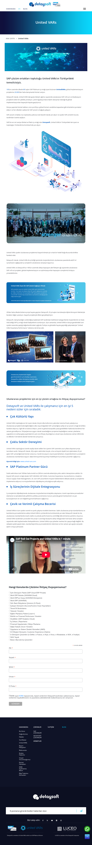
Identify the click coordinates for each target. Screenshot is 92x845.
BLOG (25, 9)
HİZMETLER (37, 741)
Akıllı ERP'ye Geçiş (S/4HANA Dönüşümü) (26, 598)
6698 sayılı (14, 696)
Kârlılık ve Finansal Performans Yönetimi (25, 616)
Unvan (12, 677)
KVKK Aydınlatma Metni (23, 768)
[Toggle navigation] (84, 8)
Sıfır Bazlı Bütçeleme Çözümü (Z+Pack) (25, 603)
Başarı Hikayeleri (22, 746)
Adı (11, 648)
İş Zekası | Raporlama (18, 621)
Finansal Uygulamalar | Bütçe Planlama (25, 624)
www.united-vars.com (28, 461)
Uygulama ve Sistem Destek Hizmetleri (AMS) (27, 629)
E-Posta (12, 686)
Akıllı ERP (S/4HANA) (18, 601)
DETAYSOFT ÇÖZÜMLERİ (37, 736)
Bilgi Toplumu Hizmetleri (23, 774)
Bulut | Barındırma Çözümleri (21, 640)
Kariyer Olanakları (22, 763)
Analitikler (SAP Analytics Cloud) (22, 619)
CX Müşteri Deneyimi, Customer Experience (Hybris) (30, 632)
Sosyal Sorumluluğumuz (24, 759)
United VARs (23, 743)
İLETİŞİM (51, 727)
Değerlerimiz (23, 734)
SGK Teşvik (14, 637)
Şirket (12, 667)
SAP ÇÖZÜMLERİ (37, 732)
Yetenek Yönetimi (17, 611)
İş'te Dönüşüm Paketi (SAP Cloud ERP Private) (28, 593)
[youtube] (52, 820)
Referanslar (23, 750)
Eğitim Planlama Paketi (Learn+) (22, 614)
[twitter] (47, 820)
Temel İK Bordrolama (18, 608)
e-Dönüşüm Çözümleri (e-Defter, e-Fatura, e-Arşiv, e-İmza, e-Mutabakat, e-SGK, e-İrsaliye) (45, 635)
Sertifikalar (22, 740)
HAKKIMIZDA (10, 9)
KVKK (21, 696)
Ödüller (21, 737)
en (19, 9)
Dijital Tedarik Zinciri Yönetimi (21, 627)
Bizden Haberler (22, 754)
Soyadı (12, 657)
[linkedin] (56, 820)
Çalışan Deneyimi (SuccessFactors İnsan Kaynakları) (30, 606)
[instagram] (61, 820)
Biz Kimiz (22, 731)
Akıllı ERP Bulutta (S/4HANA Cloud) (23, 595)
